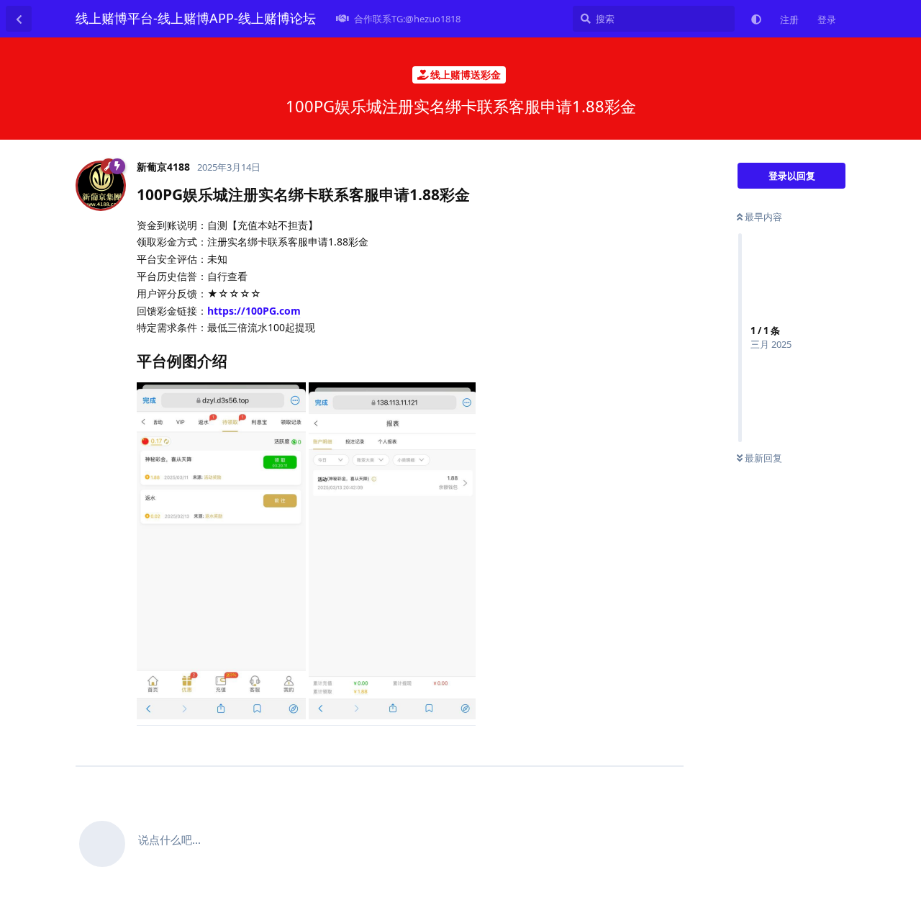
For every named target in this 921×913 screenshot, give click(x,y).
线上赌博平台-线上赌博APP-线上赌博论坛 (196, 18)
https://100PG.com (254, 311)
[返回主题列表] (19, 19)
